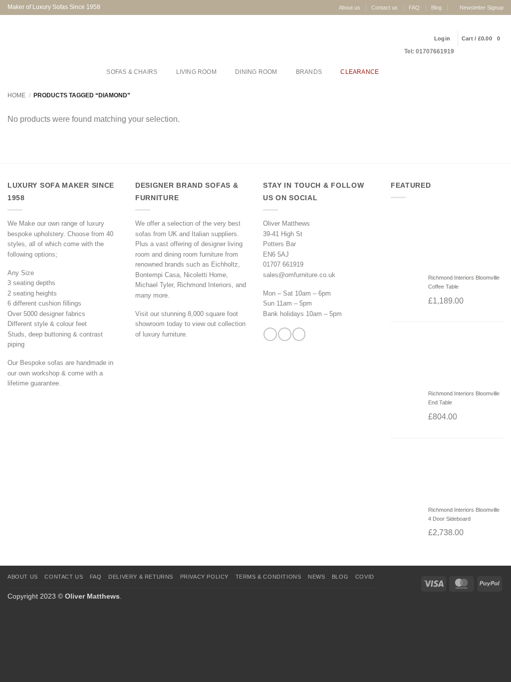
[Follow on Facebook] (269, 334)
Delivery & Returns (140, 577)
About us (349, 7)
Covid (364, 577)
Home (16, 95)
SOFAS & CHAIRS (131, 71)
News (316, 577)
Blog (436, 7)
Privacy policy (204, 577)
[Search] (397, 72)
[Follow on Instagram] (284, 334)
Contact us (384, 7)
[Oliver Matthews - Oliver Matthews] (55, 38)
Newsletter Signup (482, 7)
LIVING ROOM (196, 71)
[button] (481, 38)
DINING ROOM (256, 71)
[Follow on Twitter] (298, 334)
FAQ (414, 7)
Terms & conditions (268, 577)
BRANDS (309, 71)
